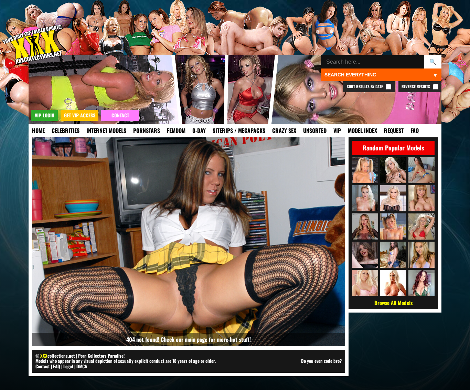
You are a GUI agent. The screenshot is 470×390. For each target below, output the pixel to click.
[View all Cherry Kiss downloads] (365, 198)
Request (394, 130)
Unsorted (315, 130)
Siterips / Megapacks (239, 130)
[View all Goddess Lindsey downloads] (365, 226)
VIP (337, 130)
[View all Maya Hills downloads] (421, 198)
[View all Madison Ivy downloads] (393, 170)
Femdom (176, 130)
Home (38, 130)
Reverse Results (416, 86)
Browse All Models (393, 302)
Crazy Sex (284, 130)
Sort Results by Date (365, 86)
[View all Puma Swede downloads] (393, 283)
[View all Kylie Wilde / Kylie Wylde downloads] (365, 170)
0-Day (199, 130)
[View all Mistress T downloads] (365, 255)
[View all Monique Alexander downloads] (421, 283)
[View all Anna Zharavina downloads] (393, 255)
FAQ (414, 130)
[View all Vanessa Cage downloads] (365, 283)
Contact (42, 366)
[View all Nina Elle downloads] (421, 226)
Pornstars (146, 130)
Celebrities (65, 130)
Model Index (362, 130)
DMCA (81, 366)
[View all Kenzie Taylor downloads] (393, 198)
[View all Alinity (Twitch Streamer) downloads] (421, 170)
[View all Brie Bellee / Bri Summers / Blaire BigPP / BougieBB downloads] (393, 226)
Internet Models (106, 130)
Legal (68, 366)
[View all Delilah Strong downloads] (421, 255)
